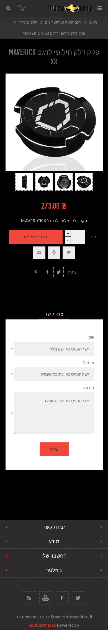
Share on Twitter (58, 272)
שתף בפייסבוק (47, 272)
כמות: (94, 236)
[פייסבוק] (62, 597)
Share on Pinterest (36, 272)
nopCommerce (42, 625)
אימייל (88, 362)
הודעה (88, 387)
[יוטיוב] (45, 597)
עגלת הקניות (18, 5)
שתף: (73, 272)
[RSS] (29, 597)
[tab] (54, 313)
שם (91, 337)
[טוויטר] (78, 597)
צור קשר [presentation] (54, 314)
